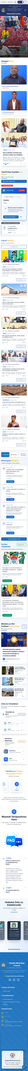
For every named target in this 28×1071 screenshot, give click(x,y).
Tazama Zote (22, 714)
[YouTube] (14, 980)
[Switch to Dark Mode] (15, 2)
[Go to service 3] (11, 949)
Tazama (11, 481)
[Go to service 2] (10, 949)
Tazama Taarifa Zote (10, 181)
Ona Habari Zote (14, 246)
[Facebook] (18, 980)
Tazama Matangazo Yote (14, 539)
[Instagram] (9, 980)
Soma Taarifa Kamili (10, 216)
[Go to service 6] (16, 949)
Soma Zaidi (7, 163)
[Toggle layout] (22, 1053)
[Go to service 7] (17, 949)
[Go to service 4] (13, 949)
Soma (9, 232)
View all (24, 626)
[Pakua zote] (21, 723)
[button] (14, 870)
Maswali (4, 2)
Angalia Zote (21, 544)
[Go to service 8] (19, 949)
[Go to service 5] (14, 949)
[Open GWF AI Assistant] (24, 1067)
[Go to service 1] (8, 949)
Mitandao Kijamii (12, 2)
